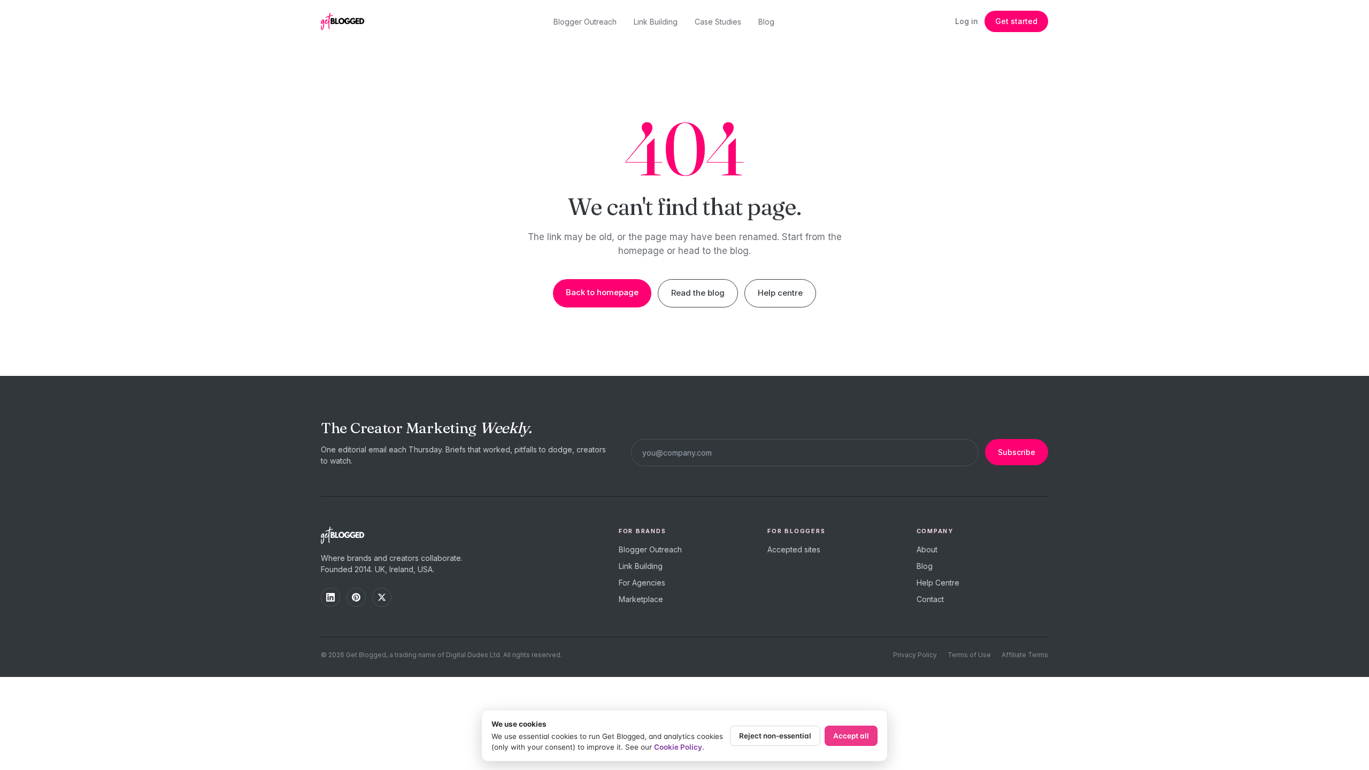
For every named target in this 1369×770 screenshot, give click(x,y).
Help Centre (938, 582)
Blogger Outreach (585, 21)
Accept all (851, 736)
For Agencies (642, 582)
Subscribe (1016, 452)
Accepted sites (793, 549)
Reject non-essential (775, 736)
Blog (766, 21)
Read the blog (698, 293)
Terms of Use (969, 655)
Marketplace (641, 599)
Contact (930, 599)
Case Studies (718, 21)
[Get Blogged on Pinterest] (356, 597)
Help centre (780, 293)
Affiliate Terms (1025, 655)
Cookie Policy (678, 747)
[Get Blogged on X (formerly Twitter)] (381, 597)
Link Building (656, 21)
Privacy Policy (915, 655)
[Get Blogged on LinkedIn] (330, 597)
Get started (1016, 21)
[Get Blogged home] (346, 21)
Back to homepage (602, 292)
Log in (966, 21)
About (927, 549)
